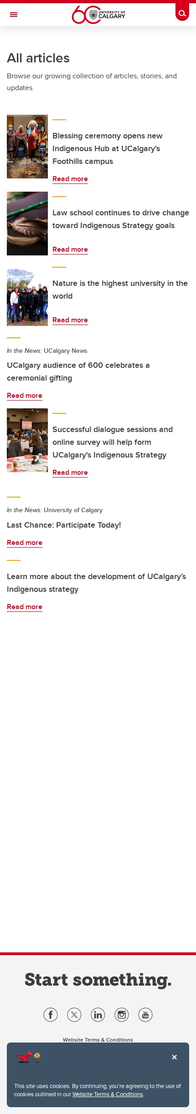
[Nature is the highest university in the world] (27, 294)
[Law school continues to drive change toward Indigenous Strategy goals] (27, 223)
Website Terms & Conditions (107, 1094)
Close (174, 1063)
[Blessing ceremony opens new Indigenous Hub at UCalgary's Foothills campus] (27, 146)
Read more (70, 178)
